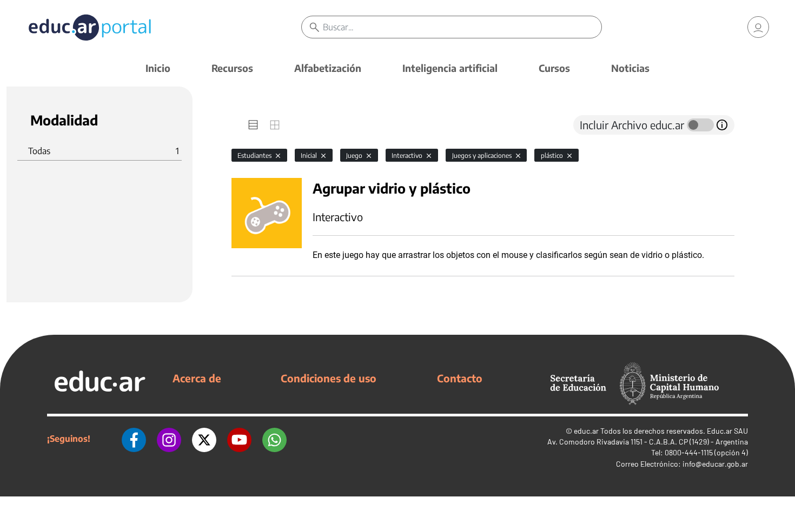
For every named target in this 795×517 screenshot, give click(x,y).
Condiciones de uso (328, 378)
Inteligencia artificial (450, 68)
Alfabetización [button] (327, 68)
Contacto (459, 378)
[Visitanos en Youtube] (239, 438)
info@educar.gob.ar (715, 463)
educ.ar (586, 430)
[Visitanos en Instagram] (169, 438)
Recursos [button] (232, 68)
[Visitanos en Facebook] (134, 438)
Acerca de (197, 378)
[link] (758, 27)
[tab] (253, 124)
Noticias (630, 68)
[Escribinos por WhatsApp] (274, 438)
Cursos (554, 68)
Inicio (157, 68)
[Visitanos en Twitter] (204, 438)
